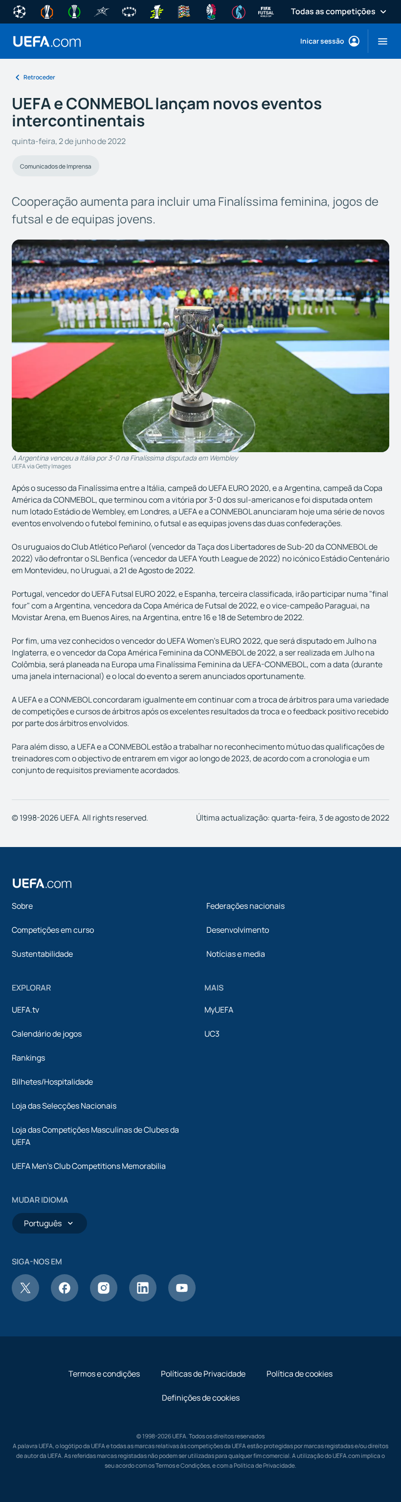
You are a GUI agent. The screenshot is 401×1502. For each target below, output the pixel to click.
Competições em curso (53, 929)
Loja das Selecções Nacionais (64, 1105)
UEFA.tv (25, 1009)
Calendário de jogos (47, 1033)
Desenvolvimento (237, 929)
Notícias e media (235, 953)
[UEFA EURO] (211, 10)
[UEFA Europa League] (47, 10)
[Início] (42, 883)
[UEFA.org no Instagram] (103, 1298)
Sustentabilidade (42, 953)
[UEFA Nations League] (184, 10)
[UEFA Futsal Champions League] (102, 10)
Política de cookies (300, 1373)
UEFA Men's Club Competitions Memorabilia (89, 1166)
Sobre (22, 905)
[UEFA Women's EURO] (238, 10)
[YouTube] (182, 1298)
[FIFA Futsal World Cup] (266, 10)
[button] (378, 41)
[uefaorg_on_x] (25, 1298)
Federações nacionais (245, 905)
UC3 (212, 1033)
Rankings (28, 1057)
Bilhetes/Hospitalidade (52, 1081)
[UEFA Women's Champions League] (129, 10)
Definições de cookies (201, 1397)
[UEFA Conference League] (74, 10)
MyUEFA (218, 1009)
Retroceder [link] (39, 77)
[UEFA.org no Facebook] (64, 1298)
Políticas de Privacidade (203, 1373)
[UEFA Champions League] (19, 10)
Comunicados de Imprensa (55, 166)
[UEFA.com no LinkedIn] (142, 1298)
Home (47, 41)
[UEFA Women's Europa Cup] (156, 10)
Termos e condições (104, 1373)
